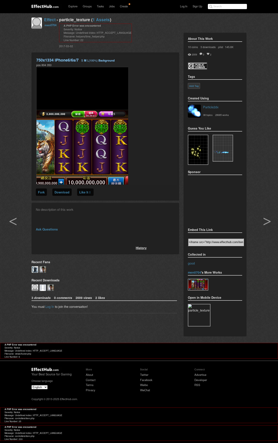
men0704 (50, 25)
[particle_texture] (223, 148)
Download (62, 192)
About (89, 375)
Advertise (200, 375)
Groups (87, 6)
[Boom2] (198, 150)
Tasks (100, 6)
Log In (183, 6)
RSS (197, 385)
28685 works (222, 115)
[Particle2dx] (194, 111)
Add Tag (194, 86)
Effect (50, 20)
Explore (73, 6)
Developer (200, 380)
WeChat (145, 390)
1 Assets (101, 20)
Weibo (144, 385)
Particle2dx (210, 107)
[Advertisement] (209, 200)
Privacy (90, 390)
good (191, 263)
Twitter (144, 375)
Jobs (112, 6)
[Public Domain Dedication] (197, 68)
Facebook (146, 380)
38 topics (208, 115)
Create (124, 6)
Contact (91, 380)
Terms (90, 385)
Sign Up (197, 6)
